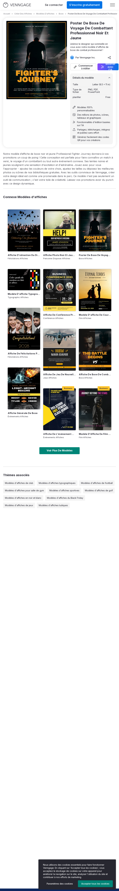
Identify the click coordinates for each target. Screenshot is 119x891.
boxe (61, 14)
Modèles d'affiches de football (97, 483)
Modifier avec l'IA (110, 66)
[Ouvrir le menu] (112, 5)
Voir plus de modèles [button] (60, 450)
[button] (83, 66)
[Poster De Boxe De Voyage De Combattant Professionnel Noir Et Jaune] (95, 230)
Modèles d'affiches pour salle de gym (24, 490)
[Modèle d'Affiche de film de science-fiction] (95, 409)
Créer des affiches (23, 14)
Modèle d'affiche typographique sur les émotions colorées (24, 294)
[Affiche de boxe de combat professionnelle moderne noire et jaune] (95, 350)
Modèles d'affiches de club (19, 483)
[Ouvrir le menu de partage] (109, 57)
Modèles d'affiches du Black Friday (65, 498)
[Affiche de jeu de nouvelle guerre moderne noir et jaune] (59, 350)
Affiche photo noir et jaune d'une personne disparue (59, 255)
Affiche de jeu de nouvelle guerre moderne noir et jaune (59, 374)
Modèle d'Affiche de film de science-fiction (95, 434)
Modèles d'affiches (45, 14)
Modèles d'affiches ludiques (53, 505)
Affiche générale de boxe (22, 413)
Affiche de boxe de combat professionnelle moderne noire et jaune (95, 374)
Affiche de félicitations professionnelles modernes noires (24, 353)
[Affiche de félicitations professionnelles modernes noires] (24, 329)
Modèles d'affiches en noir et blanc (23, 498)
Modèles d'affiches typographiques (57, 483)
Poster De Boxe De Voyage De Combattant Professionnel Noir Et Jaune (95, 255)
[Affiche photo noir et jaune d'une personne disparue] (59, 230)
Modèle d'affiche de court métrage (95, 315)
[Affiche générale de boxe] (24, 388)
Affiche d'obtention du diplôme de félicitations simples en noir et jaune (24, 255)
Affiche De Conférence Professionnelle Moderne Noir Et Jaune (59, 315)
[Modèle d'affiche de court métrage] (95, 290)
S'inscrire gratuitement (84, 4)
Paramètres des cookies (60, 883)
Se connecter (54, 4)
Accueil (6, 14)
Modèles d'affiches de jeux (19, 505)
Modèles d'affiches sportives (64, 490)
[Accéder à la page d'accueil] (17, 5)
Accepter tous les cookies (95, 883)
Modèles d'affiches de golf (99, 490)
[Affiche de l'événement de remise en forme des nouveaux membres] (59, 409)
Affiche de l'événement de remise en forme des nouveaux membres (59, 434)
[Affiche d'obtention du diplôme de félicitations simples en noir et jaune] (24, 230)
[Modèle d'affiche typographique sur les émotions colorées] (24, 279)
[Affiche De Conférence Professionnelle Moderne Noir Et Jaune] (59, 290)
